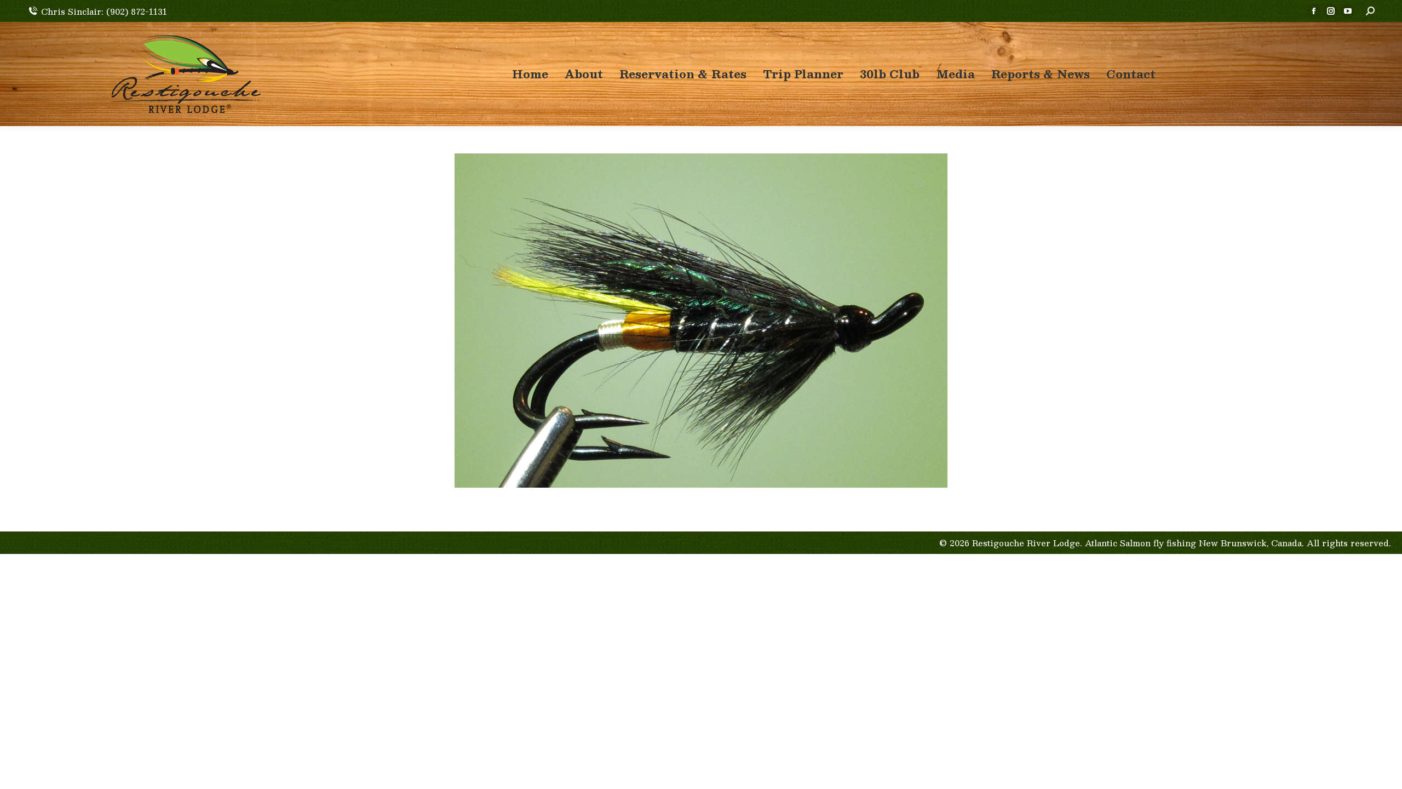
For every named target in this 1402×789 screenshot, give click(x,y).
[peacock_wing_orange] (701, 320)
